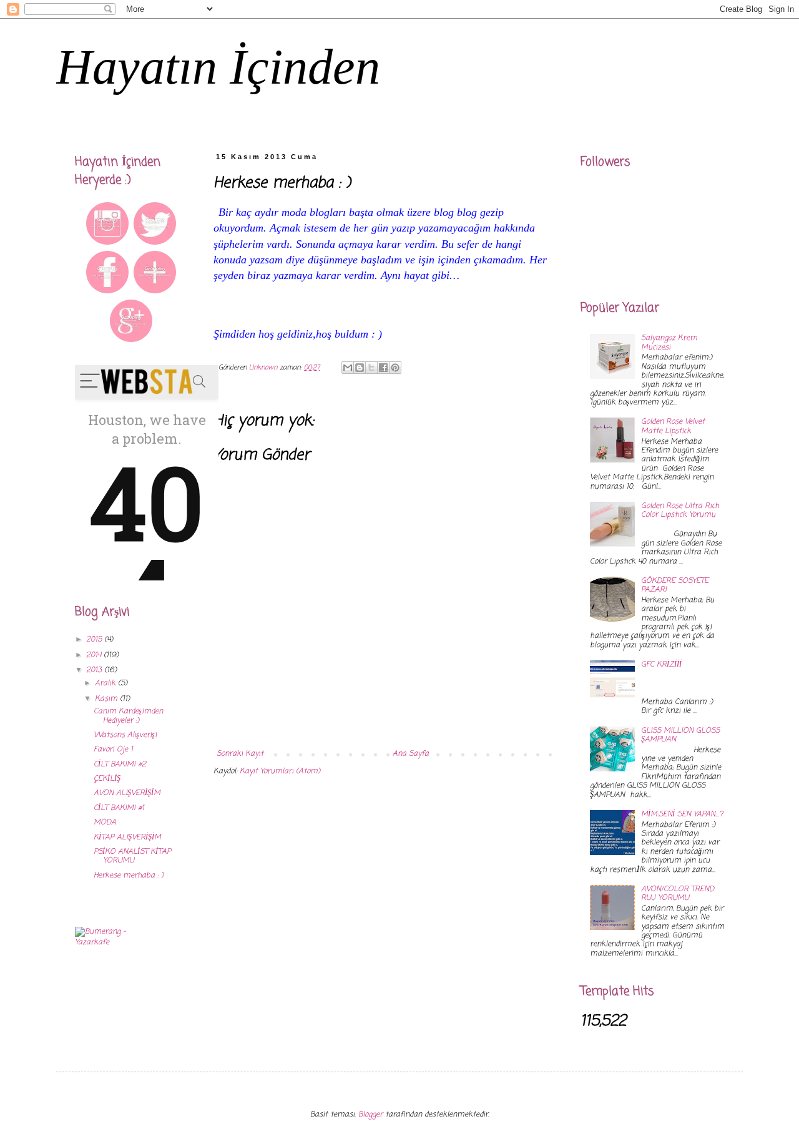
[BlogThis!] (359, 367)
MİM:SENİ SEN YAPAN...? (682, 814)
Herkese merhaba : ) (129, 875)
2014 (95, 655)
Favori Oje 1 (113, 749)
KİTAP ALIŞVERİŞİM (127, 837)
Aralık (106, 683)
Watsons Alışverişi (125, 735)
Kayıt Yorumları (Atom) (280, 771)
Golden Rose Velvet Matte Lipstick (673, 426)
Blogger (370, 1114)
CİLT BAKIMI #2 (120, 764)
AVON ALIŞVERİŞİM (127, 793)
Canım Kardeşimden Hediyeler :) (128, 716)
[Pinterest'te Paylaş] (395, 367)
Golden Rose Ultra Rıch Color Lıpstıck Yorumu (680, 511)
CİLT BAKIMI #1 (119, 808)
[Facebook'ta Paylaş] (383, 367)
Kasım (107, 699)
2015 (95, 639)
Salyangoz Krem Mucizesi (669, 343)
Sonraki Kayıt (240, 754)
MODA (105, 822)
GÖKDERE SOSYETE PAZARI (674, 585)
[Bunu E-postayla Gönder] (347, 367)
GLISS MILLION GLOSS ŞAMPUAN (680, 735)
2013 (95, 670)
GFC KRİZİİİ (661, 664)
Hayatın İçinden (218, 66)
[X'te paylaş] (371, 367)
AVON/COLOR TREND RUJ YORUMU (677, 894)
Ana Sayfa (411, 754)
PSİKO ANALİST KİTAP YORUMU (132, 856)
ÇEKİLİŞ (107, 779)
